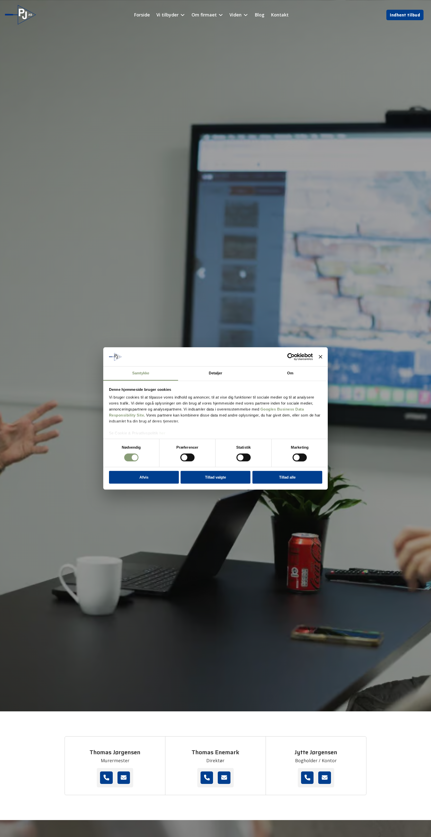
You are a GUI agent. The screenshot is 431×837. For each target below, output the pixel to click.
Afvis (143, 477)
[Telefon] (106, 777)
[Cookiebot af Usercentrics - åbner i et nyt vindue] (291, 357)
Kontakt (280, 15)
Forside (142, 15)
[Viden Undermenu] (245, 15)
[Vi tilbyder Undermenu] (182, 15)
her (162, 433)
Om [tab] (290, 373)
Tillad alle (287, 477)
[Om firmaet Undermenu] (220, 15)
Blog (259, 15)
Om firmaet (204, 15)
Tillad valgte (215, 477)
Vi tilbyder (167, 15)
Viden (235, 15)
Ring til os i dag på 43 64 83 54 (60, 645)
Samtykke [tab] (140, 373)
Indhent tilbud (405, 15)
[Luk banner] (320, 357)
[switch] (187, 457)
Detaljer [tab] (215, 373)
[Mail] (123, 777)
